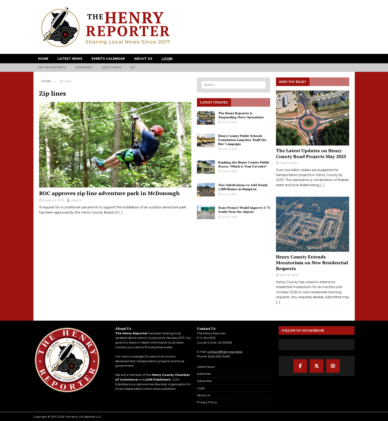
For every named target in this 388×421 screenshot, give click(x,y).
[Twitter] (316, 366)
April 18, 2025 (289, 275)
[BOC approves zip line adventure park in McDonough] (115, 144)
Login (167, 59)
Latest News (69, 59)
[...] (322, 185)
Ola (133, 67)
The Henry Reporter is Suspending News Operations (241, 115)
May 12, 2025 (288, 163)
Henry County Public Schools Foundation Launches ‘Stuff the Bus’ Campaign (242, 140)
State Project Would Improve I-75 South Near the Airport (244, 209)
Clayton (76, 200)
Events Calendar (108, 59)
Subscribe (204, 381)
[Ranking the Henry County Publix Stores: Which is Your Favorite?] (206, 167)
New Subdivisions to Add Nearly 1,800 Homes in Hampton (243, 187)
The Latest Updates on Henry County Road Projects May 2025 (311, 153)
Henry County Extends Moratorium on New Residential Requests (312, 262)
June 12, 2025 (229, 171)
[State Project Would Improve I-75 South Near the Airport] (206, 212)
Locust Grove (111, 67)
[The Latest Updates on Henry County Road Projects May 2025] (312, 117)
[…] (120, 212)
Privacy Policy (207, 402)
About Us (143, 59)
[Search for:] (234, 85)
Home (43, 59)
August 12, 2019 (53, 200)
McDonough (84, 67)
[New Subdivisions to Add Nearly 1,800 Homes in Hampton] (206, 189)
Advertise (204, 373)
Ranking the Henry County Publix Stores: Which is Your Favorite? (243, 164)
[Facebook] (300, 366)
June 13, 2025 (229, 122)
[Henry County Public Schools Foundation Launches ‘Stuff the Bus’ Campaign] (206, 140)
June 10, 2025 (229, 216)
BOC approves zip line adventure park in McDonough (109, 193)
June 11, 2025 (229, 194)
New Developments (52, 67)
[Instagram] (333, 366)
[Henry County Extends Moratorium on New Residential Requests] (312, 224)
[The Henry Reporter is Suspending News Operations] (206, 118)
